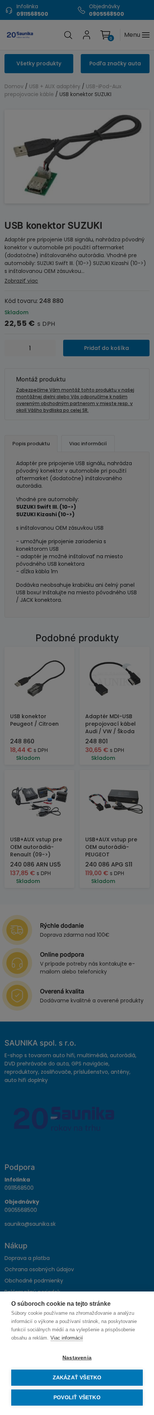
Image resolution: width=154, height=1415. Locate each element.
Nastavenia (77, 1358)
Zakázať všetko (77, 1377)
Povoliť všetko (77, 1397)
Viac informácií (66, 1338)
